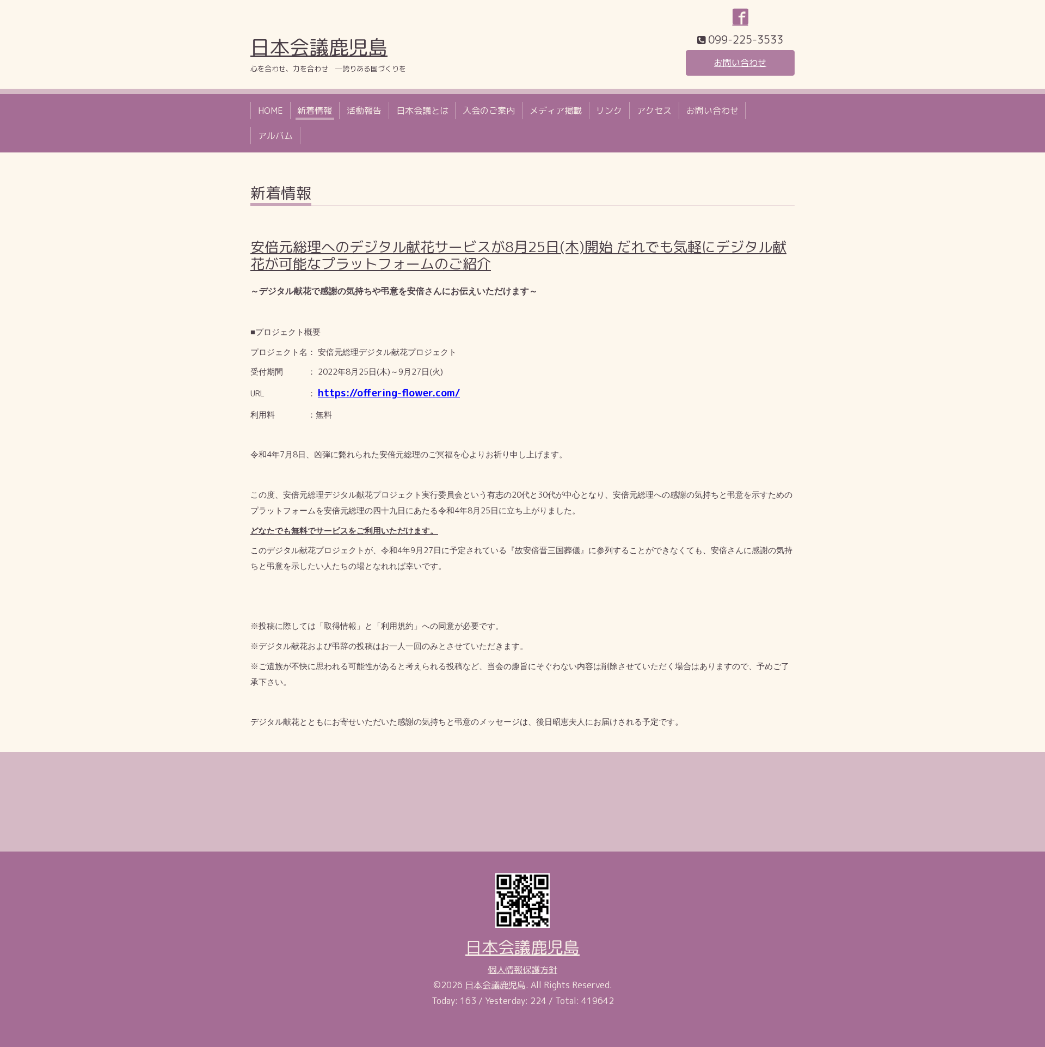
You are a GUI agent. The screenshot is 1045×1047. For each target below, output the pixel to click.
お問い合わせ (740, 63)
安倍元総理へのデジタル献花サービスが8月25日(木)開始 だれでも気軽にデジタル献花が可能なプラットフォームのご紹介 (518, 255)
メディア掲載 (556, 111)
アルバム (275, 136)
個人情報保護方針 (522, 970)
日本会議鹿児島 (319, 47)
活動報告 (364, 111)
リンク (609, 111)
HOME (270, 111)
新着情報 (314, 111)
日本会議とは (422, 111)
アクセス (654, 111)
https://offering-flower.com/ (389, 392)
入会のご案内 (489, 111)
